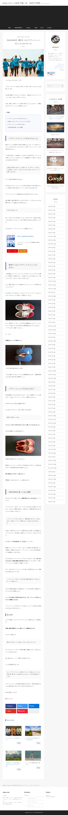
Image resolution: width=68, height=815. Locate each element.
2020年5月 (50, 486)
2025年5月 (50, 262)
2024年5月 (50, 307)
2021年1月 (50, 456)
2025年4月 (50, 266)
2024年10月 (51, 288)
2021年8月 (50, 430)
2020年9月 (50, 471)
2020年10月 (51, 468)
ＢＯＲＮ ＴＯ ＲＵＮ (17, 147)
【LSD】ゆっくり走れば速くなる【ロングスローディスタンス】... (13, 764)
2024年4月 (50, 311)
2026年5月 (50, 217)
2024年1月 (50, 322)
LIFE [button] (9, 27)
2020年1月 (50, 501)
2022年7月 (50, 389)
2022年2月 (50, 408)
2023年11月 (51, 329)
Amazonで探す (23, 251)
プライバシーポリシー (59, 67)
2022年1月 (50, 412)
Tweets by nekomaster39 (50, 796)
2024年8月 (50, 296)
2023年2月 (50, 363)
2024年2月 (50, 318)
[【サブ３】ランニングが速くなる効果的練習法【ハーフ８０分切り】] (55, 110)
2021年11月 (51, 419)
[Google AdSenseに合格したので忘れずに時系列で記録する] (55, 179)
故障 (36, 374)
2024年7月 (50, 300)
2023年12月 (51, 326)
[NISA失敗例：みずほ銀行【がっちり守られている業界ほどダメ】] (55, 161)
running (28, 27)
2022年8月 (50, 385)
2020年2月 (50, 498)
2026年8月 (50, 206)
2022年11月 (51, 374)
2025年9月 (50, 247)
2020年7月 (50, 479)
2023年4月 (50, 356)
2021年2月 (50, 453)
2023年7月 (50, 344)
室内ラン (11, 276)
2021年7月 (50, 434)
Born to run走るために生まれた (25, 236)
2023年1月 (50, 367)
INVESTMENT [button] (18, 27)
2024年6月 (50, 303)
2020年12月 (51, 460)
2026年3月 (50, 225)
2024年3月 (50, 314)
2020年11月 (51, 464)
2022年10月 (51, 378)
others (50, 27)
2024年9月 (50, 292)
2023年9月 (50, 337)
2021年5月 (50, 442)
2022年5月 (50, 397)
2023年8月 (50, 341)
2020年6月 (50, 483)
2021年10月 (51, 423)
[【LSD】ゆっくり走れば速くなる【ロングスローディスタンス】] (13, 756)
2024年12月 (51, 281)
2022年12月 (51, 371)
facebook (10, 706)
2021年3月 (50, 449)
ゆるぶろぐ (31, 812)
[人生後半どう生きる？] (55, 127)
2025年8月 (50, 251)
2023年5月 (50, 352)
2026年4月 (50, 221)
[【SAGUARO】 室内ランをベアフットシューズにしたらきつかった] (23, 63)
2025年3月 (50, 270)
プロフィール (61, 64)
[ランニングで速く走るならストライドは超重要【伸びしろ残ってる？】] (55, 143)
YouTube (62, 69)
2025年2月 (50, 273)
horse (42, 27)
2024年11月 (51, 285)
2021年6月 (50, 438)
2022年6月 (50, 393)
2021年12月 (51, 415)
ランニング (10, 698)
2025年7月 (50, 255)
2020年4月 (50, 490)
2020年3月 (50, 494)
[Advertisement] (34, 16)
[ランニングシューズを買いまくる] (13, 731)
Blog (35, 27)
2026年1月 (50, 232)
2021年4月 (50, 445)
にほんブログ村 (50, 75)
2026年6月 (50, 214)
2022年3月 (50, 404)
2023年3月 (50, 359)
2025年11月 (51, 240)
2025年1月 (50, 277)
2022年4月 (50, 400)
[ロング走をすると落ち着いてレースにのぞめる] (33, 731)
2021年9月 (50, 427)
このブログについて (59, 66)
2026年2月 (50, 229)
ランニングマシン (34, 273)
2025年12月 (51, 236)
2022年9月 (50, 382)
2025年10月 (51, 244)
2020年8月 (50, 475)
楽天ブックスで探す (12, 251)
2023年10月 (51, 333)
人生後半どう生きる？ (55, 134)
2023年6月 (50, 348)
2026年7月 (50, 210)
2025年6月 (50, 258)
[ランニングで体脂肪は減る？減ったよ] (33, 756)
